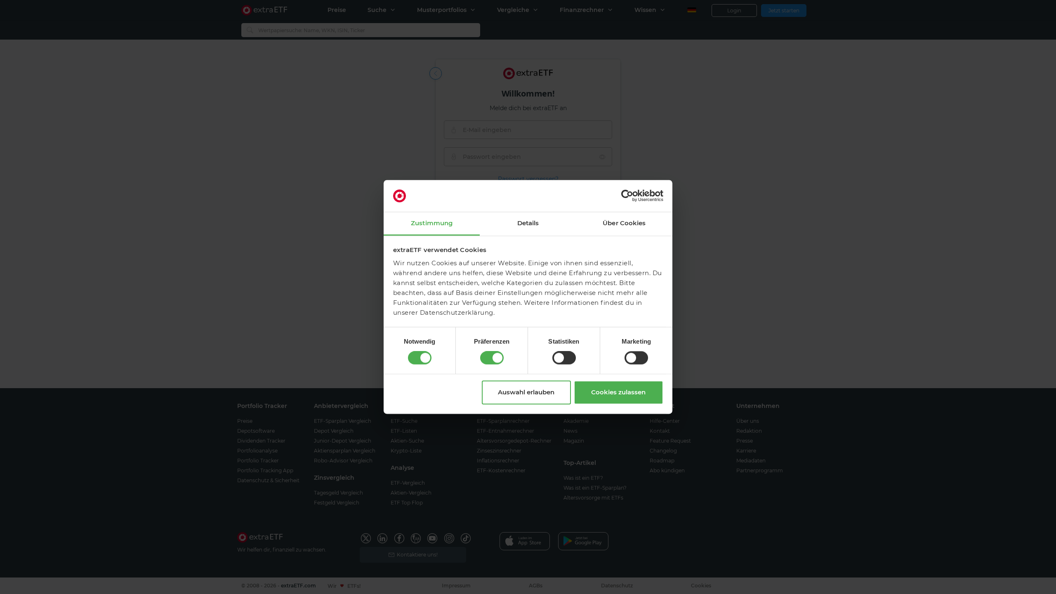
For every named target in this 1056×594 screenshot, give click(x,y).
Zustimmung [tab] (432, 223)
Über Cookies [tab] (624, 223)
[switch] (492, 358)
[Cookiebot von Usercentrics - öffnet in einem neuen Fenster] (627, 196)
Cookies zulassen (618, 392)
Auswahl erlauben (526, 392)
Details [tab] (528, 223)
